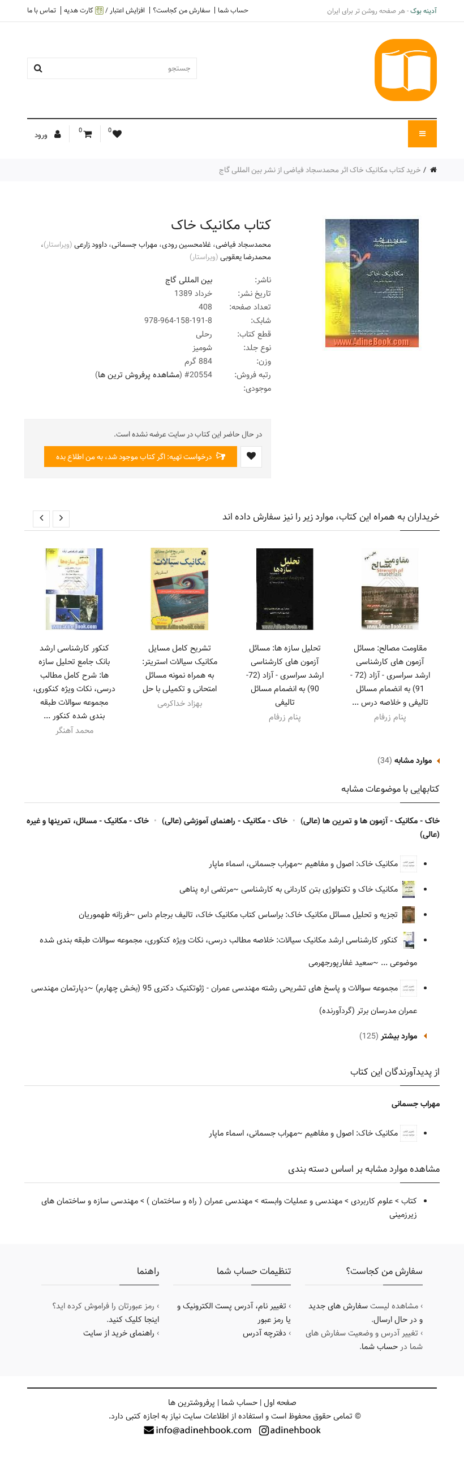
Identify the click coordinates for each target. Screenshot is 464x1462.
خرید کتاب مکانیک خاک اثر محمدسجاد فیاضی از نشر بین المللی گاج (320, 170)
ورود (42, 135)
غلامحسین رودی (186, 244)
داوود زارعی (90, 244)
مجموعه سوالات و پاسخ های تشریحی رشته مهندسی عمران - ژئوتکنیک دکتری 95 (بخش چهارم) (248, 988)
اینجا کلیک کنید (134, 1319)
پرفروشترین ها (191, 1402)
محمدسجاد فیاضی (243, 244)
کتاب (409, 1201)
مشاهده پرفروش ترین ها (138, 375)
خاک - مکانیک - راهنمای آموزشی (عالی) (224, 821)
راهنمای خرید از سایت (118, 1333)
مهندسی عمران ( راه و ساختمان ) (199, 1201)
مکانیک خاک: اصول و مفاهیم (352, 864)
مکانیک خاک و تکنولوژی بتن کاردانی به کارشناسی (320, 889)
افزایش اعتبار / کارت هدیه (104, 10)
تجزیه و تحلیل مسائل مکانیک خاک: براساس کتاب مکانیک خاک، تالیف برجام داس (269, 915)
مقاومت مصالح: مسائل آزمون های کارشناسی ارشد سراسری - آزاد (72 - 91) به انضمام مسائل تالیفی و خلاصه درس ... (390, 675)
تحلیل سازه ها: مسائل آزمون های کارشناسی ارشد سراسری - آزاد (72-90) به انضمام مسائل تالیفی (285, 675)
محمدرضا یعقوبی (245, 257)
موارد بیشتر (399, 1036)
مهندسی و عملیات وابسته (301, 1201)
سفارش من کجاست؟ (181, 10)
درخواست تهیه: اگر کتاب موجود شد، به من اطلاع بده (134, 457)
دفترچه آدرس (264, 1333)
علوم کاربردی (372, 1201)
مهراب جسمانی (134, 244)
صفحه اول (280, 1402)
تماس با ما (41, 10)
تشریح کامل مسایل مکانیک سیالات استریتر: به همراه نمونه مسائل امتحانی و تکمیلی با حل (179, 668)
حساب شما (233, 10)
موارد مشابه (413, 760)
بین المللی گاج (188, 280)
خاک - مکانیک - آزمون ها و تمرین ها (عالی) (370, 821)
